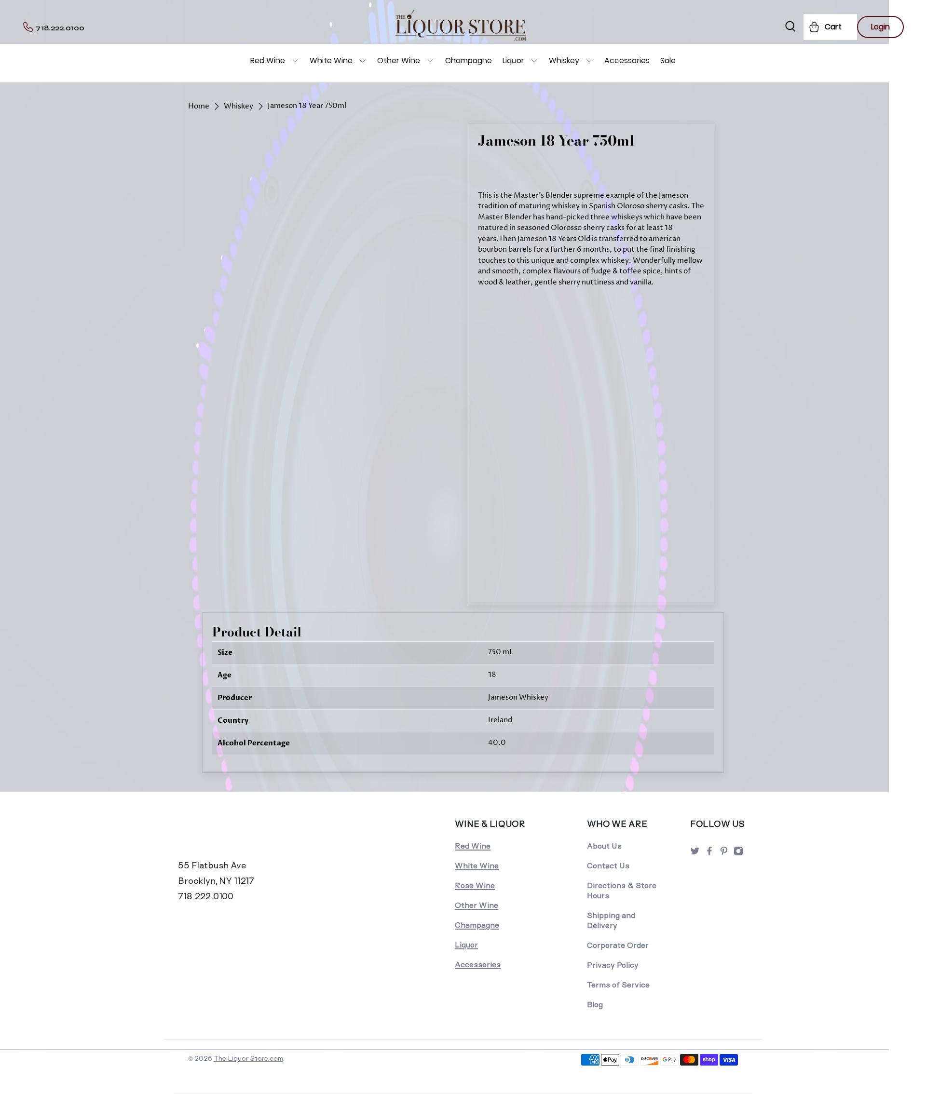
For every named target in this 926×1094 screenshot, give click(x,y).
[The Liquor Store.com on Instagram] (738, 853)
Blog (595, 1004)
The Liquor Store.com (248, 1058)
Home (198, 106)
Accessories (627, 60)
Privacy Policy (613, 965)
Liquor (513, 60)
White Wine (331, 60)
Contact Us (608, 865)
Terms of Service (618, 984)
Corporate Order (618, 945)
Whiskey (564, 60)
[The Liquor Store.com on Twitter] (695, 853)
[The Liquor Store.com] (244, 837)
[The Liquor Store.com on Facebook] (709, 853)
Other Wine (398, 60)
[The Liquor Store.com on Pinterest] (724, 853)
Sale (668, 60)
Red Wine (267, 60)
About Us (604, 846)
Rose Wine (475, 885)
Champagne (468, 60)
